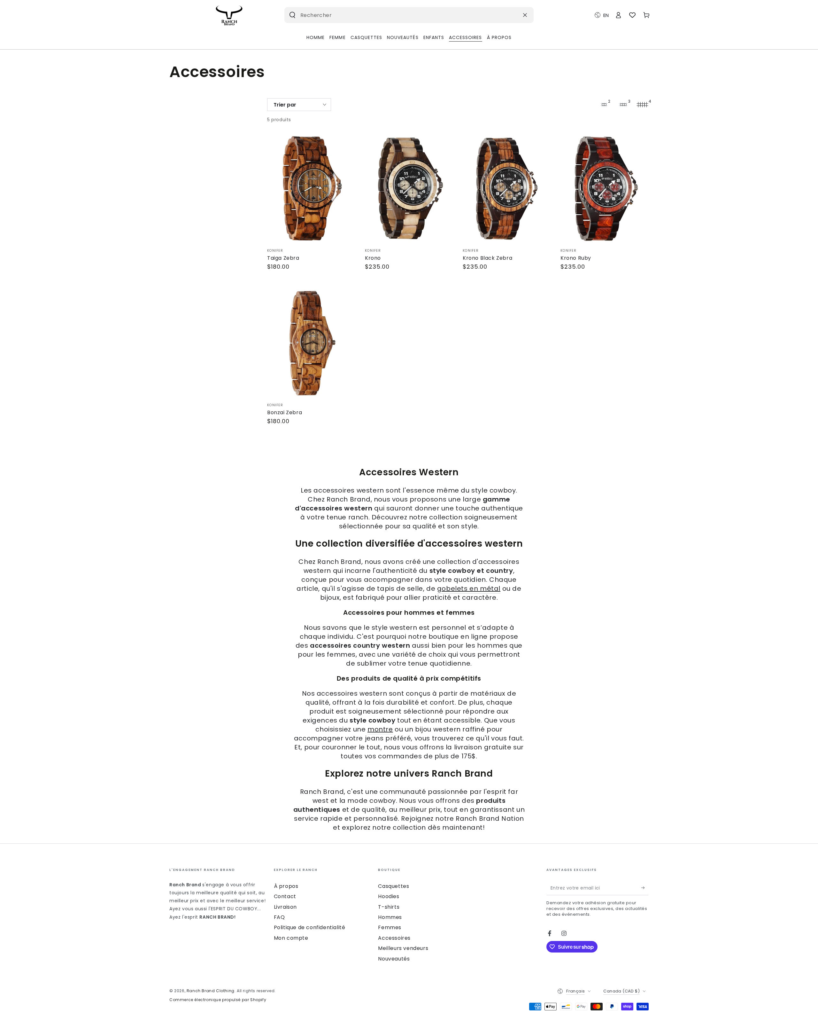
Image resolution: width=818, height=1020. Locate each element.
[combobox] (398, 15)
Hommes (390, 917)
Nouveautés (394, 958)
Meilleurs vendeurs (403, 948)
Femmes (389, 927)
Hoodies (388, 896)
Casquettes (393, 886)
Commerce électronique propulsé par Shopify (217, 999)
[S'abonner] (645, 888)
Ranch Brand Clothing (211, 990)
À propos (286, 886)
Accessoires (394, 938)
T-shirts (388, 907)
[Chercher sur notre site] (292, 15)
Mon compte (291, 938)
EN (606, 15)
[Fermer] (525, 15)
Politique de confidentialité (309, 927)
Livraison (285, 907)
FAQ (279, 917)
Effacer (509, 15)
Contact (285, 896)
